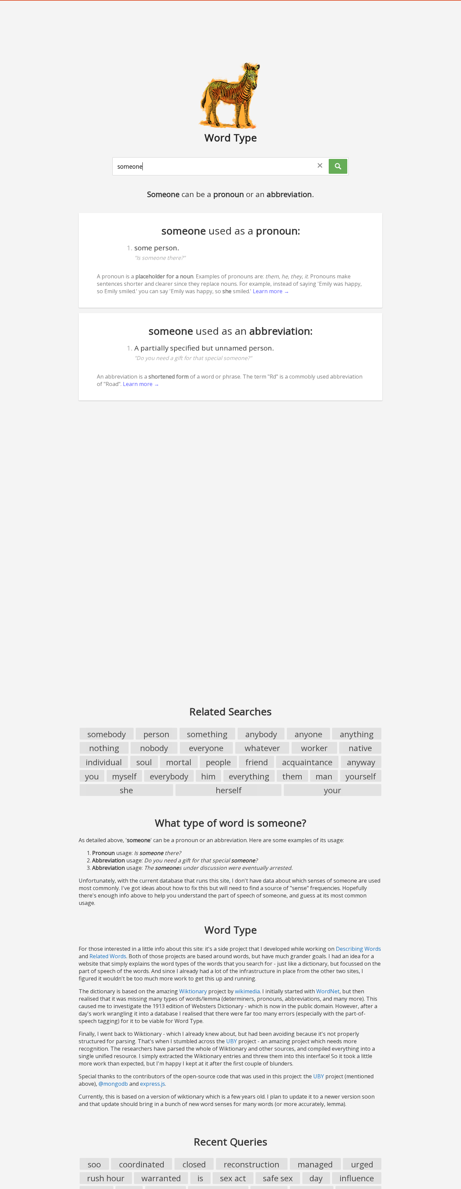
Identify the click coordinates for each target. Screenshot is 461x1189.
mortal (178, 762)
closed (194, 1164)
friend (256, 762)
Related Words (107, 956)
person (156, 734)
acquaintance (307, 762)
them (292, 776)
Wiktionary (193, 991)
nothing (104, 747)
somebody (106, 734)
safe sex (278, 1178)
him (208, 776)
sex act (233, 1178)
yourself (361, 776)
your (332, 790)
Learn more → (271, 291)
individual (104, 762)
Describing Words (358, 948)
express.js (152, 1083)
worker (314, 747)
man (324, 776)
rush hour (106, 1178)
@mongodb (113, 1083)
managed (315, 1164)
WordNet (328, 991)
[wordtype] (230, 95)
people (218, 762)
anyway (361, 762)
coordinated (141, 1164)
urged (362, 1164)
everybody (169, 776)
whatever (262, 747)
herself (229, 790)
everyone (206, 747)
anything (357, 734)
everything (249, 776)
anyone (308, 734)
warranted (161, 1178)
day (316, 1178)
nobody (154, 747)
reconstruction (251, 1164)
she (126, 790)
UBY (231, 1041)
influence (357, 1178)
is (200, 1178)
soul (144, 762)
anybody (261, 734)
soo (94, 1164)
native (360, 747)
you (92, 776)
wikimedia (247, 991)
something (207, 734)
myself (124, 776)
